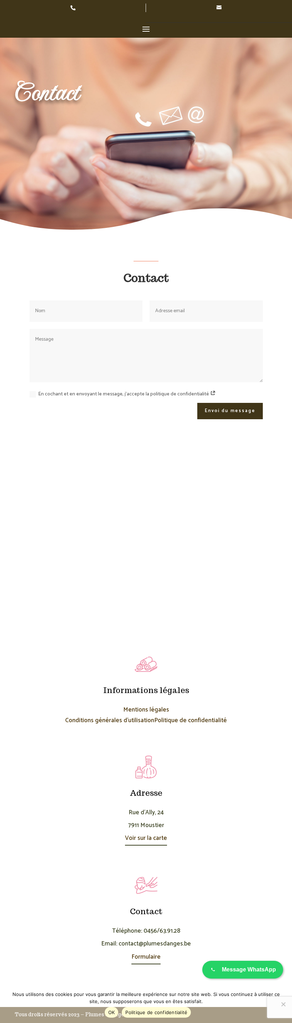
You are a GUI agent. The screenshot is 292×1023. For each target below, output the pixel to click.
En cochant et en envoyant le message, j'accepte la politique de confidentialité (124, 394)
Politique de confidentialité (190, 720)
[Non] (283, 1004)
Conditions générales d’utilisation (109, 720)
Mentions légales (146, 710)
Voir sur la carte (146, 838)
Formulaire (146, 957)
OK (111, 1012)
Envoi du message (230, 411)
